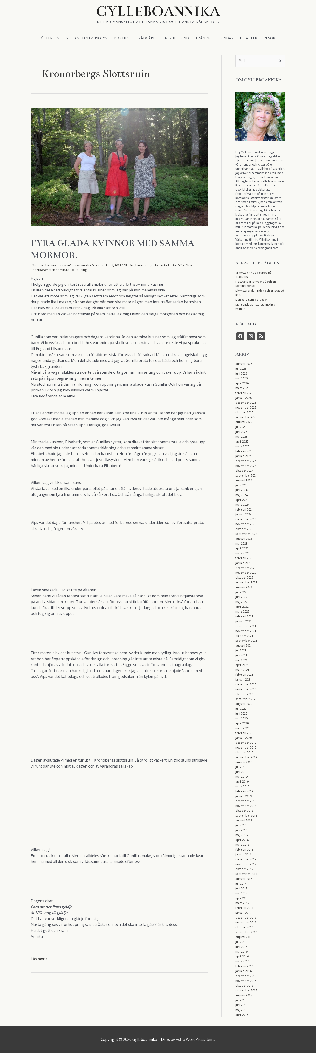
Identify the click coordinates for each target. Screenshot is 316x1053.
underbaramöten (43, 270)
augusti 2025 (243, 422)
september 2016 (246, 932)
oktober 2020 (244, 694)
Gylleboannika (158, 11)
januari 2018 (243, 854)
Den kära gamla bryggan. (251, 300)
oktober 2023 (244, 529)
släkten (188, 265)
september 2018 (246, 816)
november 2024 (245, 466)
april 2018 (242, 840)
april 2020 (242, 723)
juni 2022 (241, 597)
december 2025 (245, 403)
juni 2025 (241, 432)
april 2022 (242, 607)
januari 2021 (243, 679)
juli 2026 (240, 369)
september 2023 (246, 534)
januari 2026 (243, 398)
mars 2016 (242, 961)
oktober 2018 (244, 811)
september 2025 (246, 417)
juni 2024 (241, 490)
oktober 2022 (244, 577)
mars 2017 (242, 903)
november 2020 (245, 689)
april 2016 (242, 956)
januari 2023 (243, 563)
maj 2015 (241, 1010)
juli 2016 (240, 942)
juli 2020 (240, 709)
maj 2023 (241, 543)
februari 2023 (244, 558)
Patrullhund (175, 38)
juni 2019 (241, 772)
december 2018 (245, 801)
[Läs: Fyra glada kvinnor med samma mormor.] (119, 167)
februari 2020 (244, 733)
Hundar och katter (237, 38)
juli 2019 (240, 767)
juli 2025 (240, 427)
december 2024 (245, 461)
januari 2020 (243, 738)
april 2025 (242, 441)
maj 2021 (241, 660)
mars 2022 (242, 611)
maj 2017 (241, 893)
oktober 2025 (244, 412)
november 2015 (245, 981)
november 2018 (245, 806)
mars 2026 (242, 388)
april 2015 (242, 1015)
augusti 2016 (243, 937)
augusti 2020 (243, 704)
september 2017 (246, 874)
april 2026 (242, 383)
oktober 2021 (244, 636)
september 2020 (246, 699)
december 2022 (245, 568)
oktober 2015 (244, 986)
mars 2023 (242, 553)
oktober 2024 (244, 471)
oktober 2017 (244, 869)
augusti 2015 (243, 995)
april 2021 (242, 665)
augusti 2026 (243, 364)
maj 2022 (241, 602)
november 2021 (245, 631)
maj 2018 (241, 835)
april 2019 (242, 782)
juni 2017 (241, 888)
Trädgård (146, 38)
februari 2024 (244, 509)
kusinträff (175, 265)
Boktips (122, 38)
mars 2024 (242, 505)
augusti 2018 (243, 820)
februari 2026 (244, 393)
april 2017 (242, 898)
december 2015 (245, 976)
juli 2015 (240, 1000)
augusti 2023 (243, 539)
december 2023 (245, 519)
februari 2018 (244, 850)
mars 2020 (242, 728)
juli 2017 (240, 884)
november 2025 (245, 407)
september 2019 (246, 757)
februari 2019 (244, 791)
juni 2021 (241, 655)
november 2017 (245, 864)
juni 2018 (241, 830)
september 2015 (246, 990)
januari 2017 (243, 913)
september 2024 (246, 475)
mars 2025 (242, 446)
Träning (203, 38)
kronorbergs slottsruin (151, 265)
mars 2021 (242, 670)
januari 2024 (243, 514)
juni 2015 (241, 1005)
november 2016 (245, 922)
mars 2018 (242, 845)
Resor (269, 38)
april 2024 (242, 500)
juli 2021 (240, 650)
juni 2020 (241, 713)
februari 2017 (244, 908)
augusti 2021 (243, 645)
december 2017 (245, 859)
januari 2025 (243, 456)
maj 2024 (241, 495)
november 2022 (245, 573)
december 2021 (245, 626)
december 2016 (245, 918)
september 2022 (246, 582)
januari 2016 (243, 971)
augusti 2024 (243, 480)
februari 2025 (244, 451)
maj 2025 (241, 437)
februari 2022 (244, 616)
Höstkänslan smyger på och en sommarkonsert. (255, 284)
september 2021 (246, 641)
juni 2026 (241, 373)
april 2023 (242, 548)
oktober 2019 (244, 752)
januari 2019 (243, 796)
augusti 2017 (243, 879)
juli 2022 (240, 592)
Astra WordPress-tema (195, 1039)
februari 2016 (244, 966)
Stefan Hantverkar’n (87, 38)
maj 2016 (241, 952)
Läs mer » (39, 959)
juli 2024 (240, 485)
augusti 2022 (243, 587)
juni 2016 (241, 947)
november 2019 (245, 747)
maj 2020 (241, 718)
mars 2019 (242, 786)
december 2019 (245, 743)
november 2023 (245, 524)
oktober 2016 (244, 927)
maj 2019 (241, 777)
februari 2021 (244, 675)
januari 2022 (243, 621)
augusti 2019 (243, 762)
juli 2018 (240, 825)
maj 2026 (241, 378)
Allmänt (69, 265)
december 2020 (245, 684)
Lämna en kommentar (46, 265)
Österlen (50, 38)
